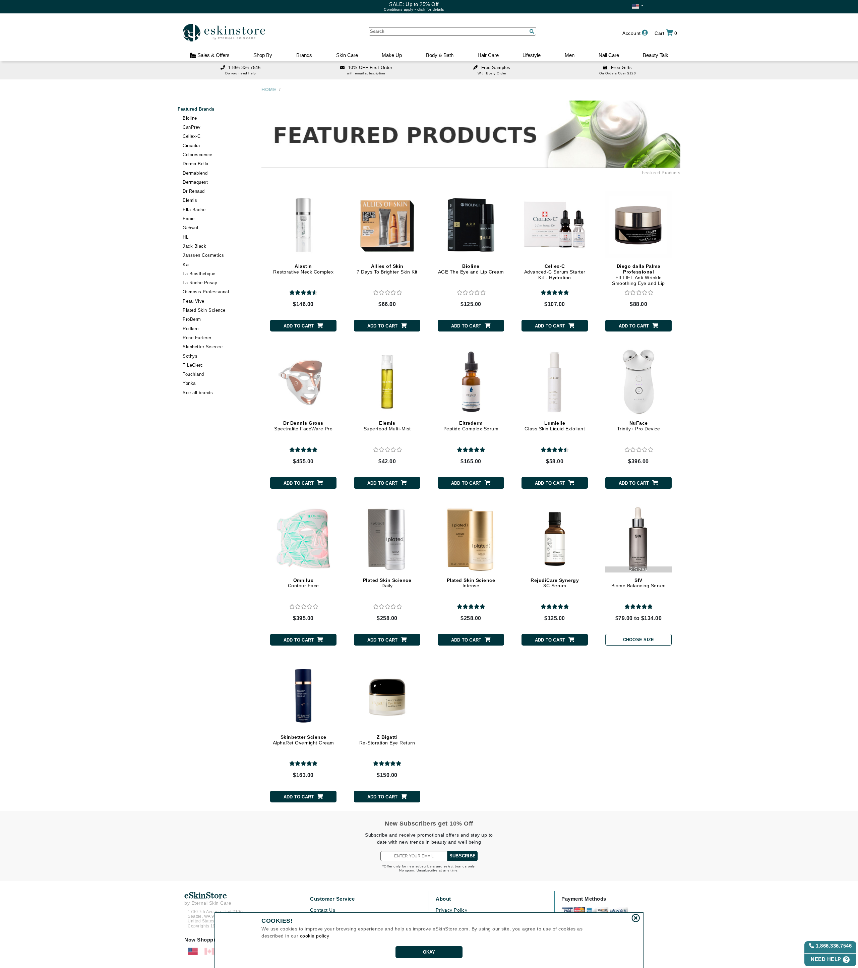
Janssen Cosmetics (203, 255)
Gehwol (190, 227)
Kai (186, 264)
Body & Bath (439, 55)
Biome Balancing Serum (638, 583)
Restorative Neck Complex (303, 269)
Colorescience (197, 154)
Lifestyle (532, 55)
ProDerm (192, 319)
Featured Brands (196, 109)
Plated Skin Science (204, 310)
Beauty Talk (655, 55)
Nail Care (609, 55)
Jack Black (194, 246)
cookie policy (314, 936)
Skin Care (347, 55)
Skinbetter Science (203, 346)
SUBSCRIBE (462, 855)
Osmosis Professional (206, 291)
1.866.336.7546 (833, 946)
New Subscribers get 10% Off (429, 823)
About (443, 899)
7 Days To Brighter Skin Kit (387, 269)
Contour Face (303, 583)
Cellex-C (191, 136)
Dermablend (195, 173)
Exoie (189, 218)
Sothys (190, 356)
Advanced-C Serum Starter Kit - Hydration (555, 271)
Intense (471, 583)
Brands (304, 55)
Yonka (189, 383)
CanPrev (192, 127)
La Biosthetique (199, 273)
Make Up (392, 55)
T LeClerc (193, 365)
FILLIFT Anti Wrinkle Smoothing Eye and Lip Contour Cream (638, 277)
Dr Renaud (194, 191)
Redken (190, 328)
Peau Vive (193, 301)
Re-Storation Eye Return (387, 739)
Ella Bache (194, 209)
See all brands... (200, 392)
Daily (387, 583)
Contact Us (322, 910)
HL (185, 237)
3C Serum (555, 583)
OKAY (429, 952)
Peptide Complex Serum (471, 425)
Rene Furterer (197, 337)
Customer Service (332, 899)
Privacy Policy (451, 910)
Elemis (190, 200)
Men (569, 55)
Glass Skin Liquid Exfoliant (555, 425)
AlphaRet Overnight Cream (303, 739)
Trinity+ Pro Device (638, 425)
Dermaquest (195, 182)
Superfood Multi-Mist (387, 425)
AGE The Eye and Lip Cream (471, 269)
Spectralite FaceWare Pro (303, 425)
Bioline (190, 118)
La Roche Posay (200, 282)
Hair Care (488, 55)
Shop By (262, 55)
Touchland (193, 374)
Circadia (191, 145)
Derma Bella (195, 163)
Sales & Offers (213, 55)
